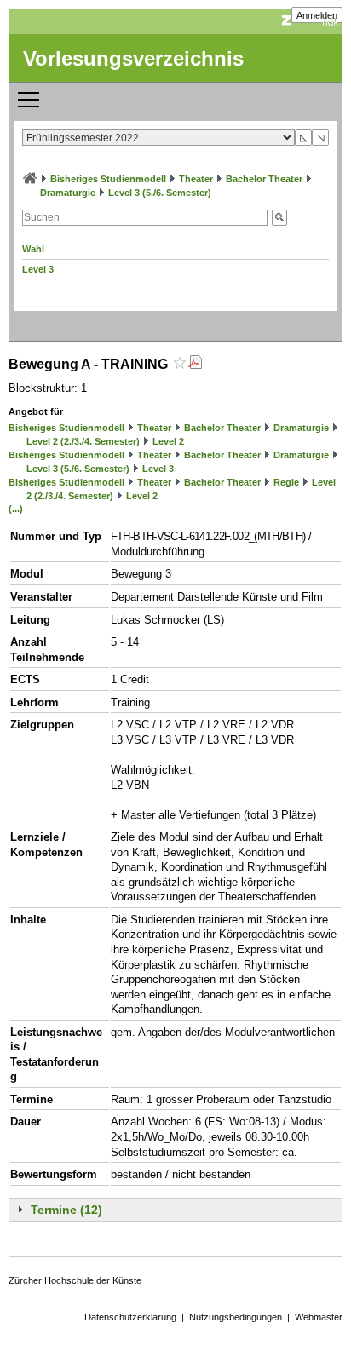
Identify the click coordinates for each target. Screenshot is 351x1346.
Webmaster (318, 1317)
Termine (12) (66, 1210)
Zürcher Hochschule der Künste (75, 1280)
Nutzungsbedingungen (235, 1317)
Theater (196, 179)
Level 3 (38, 269)
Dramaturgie (67, 192)
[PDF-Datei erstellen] (195, 364)
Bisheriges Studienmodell (108, 179)
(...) (16, 508)
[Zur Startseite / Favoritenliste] (29, 179)
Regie (286, 482)
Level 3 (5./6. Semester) (159, 192)
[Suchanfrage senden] (279, 218)
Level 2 (168, 441)
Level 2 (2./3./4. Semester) (83, 441)
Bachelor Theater (264, 179)
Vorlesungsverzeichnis (133, 58)
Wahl (33, 249)
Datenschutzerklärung (130, 1317)
